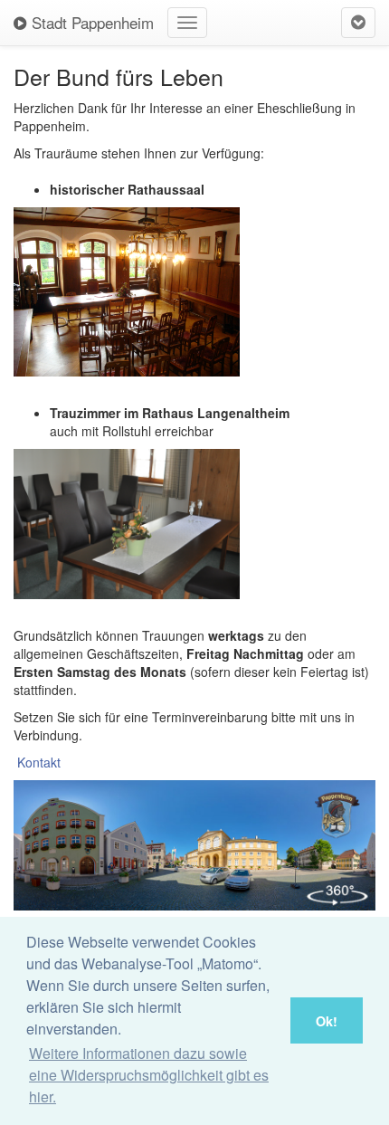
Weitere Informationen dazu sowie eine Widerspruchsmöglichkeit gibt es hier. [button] (149, 1075)
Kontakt (39, 762)
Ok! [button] (326, 1021)
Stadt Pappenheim (90, 22)
